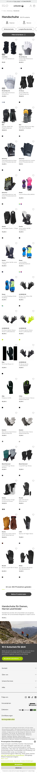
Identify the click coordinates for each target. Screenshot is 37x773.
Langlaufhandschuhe (25, 29)
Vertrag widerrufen (8, 719)
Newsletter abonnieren (11, 658)
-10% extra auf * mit (18, 1)
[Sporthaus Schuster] (18, 6)
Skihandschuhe (9, 29)
